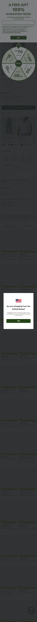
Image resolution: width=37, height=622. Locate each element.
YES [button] (18, 321)
